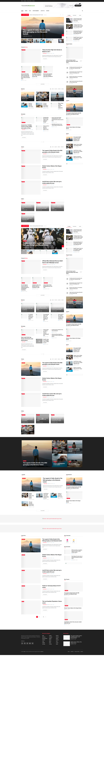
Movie (50, 639)
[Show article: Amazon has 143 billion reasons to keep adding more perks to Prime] (61, 41)
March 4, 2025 (46, 344)
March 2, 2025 (74, 553)
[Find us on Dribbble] (33, 645)
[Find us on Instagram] (27, 645)
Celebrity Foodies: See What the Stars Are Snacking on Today (36, 286)
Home (22, 10)
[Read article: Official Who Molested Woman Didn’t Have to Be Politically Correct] (31, 267)
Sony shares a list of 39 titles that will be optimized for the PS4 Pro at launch (27, 430)
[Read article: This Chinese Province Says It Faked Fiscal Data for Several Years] (67, 558)
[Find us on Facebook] (22, 645)
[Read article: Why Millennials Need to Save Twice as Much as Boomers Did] (37, 69)
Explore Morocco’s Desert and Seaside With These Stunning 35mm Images (57, 419)
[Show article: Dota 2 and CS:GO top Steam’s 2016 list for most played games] (30, 252)
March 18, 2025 (61, 109)
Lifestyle (43, 10)
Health (50, 635)
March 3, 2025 (54, 332)
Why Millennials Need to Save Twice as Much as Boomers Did (36, 75)
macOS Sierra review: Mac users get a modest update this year (39, 14)
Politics (23, 122)
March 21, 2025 (71, 453)
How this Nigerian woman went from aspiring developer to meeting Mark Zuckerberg (25, 287)
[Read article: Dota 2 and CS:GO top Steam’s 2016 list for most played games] (27, 332)
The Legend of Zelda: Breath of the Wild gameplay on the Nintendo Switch (36, 32)
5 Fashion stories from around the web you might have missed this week (78, 26)
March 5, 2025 (46, 336)
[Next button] (63, 35)
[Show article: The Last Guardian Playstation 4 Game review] (49, 41)
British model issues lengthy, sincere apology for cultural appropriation (27, 419)
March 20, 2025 (76, 370)
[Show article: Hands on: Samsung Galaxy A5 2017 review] (42, 41)
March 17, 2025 (28, 129)
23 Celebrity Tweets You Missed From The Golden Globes (56, 207)
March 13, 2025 (54, 126)
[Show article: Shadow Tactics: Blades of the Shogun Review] (30, 41)
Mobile (50, 638)
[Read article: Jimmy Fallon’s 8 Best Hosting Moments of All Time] (48, 280)
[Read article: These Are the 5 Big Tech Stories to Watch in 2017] (31, 56)
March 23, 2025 (75, 95)
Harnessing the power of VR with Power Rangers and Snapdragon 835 (27, 218)
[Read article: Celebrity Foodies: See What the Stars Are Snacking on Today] (37, 280)
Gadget (55, 461)
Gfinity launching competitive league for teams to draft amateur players (57, 335)
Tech (30, 10)
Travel (57, 642)
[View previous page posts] (41, 142)
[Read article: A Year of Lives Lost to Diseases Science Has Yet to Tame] (74, 53)
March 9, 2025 (31, 320)
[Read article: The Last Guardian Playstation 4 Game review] (39, 105)
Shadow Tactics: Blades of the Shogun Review (31, 496)
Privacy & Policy (77, 651)
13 (43, 616)
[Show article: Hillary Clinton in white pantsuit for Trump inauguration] (55, 41)
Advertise (72, 651)
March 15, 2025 (50, 53)
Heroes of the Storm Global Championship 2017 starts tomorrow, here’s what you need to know (25, 76)
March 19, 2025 (71, 466)
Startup (57, 639)
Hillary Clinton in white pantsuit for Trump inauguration (60, 105)
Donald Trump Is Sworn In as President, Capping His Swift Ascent (78, 38)
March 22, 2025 (50, 169)
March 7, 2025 (61, 320)
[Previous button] (63, 37)
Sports (57, 638)
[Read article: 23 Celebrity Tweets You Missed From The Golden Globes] (24, 316)
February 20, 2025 (25, 433)
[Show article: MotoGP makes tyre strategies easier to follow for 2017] (42, 252)
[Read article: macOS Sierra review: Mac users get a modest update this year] (31, 188)
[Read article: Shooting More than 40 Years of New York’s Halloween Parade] (39, 119)
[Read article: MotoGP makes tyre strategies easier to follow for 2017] (39, 341)
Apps (70, 461)
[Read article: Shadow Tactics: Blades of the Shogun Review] (31, 172)
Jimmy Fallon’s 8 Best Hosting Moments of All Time (47, 286)
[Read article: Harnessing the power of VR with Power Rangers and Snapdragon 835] (39, 316)
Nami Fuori (45, 53)
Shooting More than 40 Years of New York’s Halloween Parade (46, 120)
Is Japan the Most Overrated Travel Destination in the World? (42, 419)
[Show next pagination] (45, 617)
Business (38, 202)
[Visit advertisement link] (63, 5)
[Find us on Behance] (30, 645)
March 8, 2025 (46, 321)
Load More (42, 295)
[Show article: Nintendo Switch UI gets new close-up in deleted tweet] (61, 252)
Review (47, 10)
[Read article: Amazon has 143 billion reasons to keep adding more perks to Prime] (27, 120)
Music (50, 641)
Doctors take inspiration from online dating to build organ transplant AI (48, 75)
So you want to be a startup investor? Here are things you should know (37, 244)
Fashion (43, 639)
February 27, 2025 (50, 264)
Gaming (23, 150)
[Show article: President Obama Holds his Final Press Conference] (49, 252)
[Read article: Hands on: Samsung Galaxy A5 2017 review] (24, 105)
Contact (81, 651)
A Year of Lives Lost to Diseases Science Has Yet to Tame (77, 19)
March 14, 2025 (24, 80)
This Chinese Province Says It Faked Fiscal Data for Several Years (77, 557)
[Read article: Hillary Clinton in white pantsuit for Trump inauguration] (54, 105)
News (26, 10)
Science (23, 202)
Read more (45, 58)
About (69, 651)
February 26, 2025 (24, 291)
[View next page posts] (43, 142)
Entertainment (36, 10)
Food (43, 641)
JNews (24, 651)
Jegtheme (41, 651)
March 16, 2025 (46, 123)
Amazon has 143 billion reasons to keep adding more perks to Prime (26, 126)
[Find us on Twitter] (25, 645)
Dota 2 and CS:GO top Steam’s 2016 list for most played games (27, 339)
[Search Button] (82, 10)
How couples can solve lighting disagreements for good (27, 207)
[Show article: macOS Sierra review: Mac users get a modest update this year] (36, 41)
